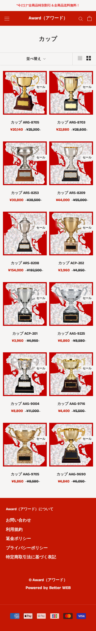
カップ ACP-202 (71, 263)
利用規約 (14, 530)
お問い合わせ (18, 520)
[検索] (81, 18)
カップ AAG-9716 (71, 403)
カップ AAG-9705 (25, 474)
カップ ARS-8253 (25, 192)
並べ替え (34, 58)
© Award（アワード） (48, 580)
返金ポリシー (18, 539)
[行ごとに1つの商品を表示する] (80, 58)
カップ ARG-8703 (71, 122)
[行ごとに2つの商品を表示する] (88, 58)
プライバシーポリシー (27, 548)
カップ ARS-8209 (71, 192)
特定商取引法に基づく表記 (31, 557)
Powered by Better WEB (48, 588)
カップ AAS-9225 (71, 333)
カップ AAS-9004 (25, 403)
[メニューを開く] (6, 18)
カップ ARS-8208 (25, 263)
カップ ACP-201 (25, 333)
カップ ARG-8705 (25, 122)
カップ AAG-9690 (71, 474)
